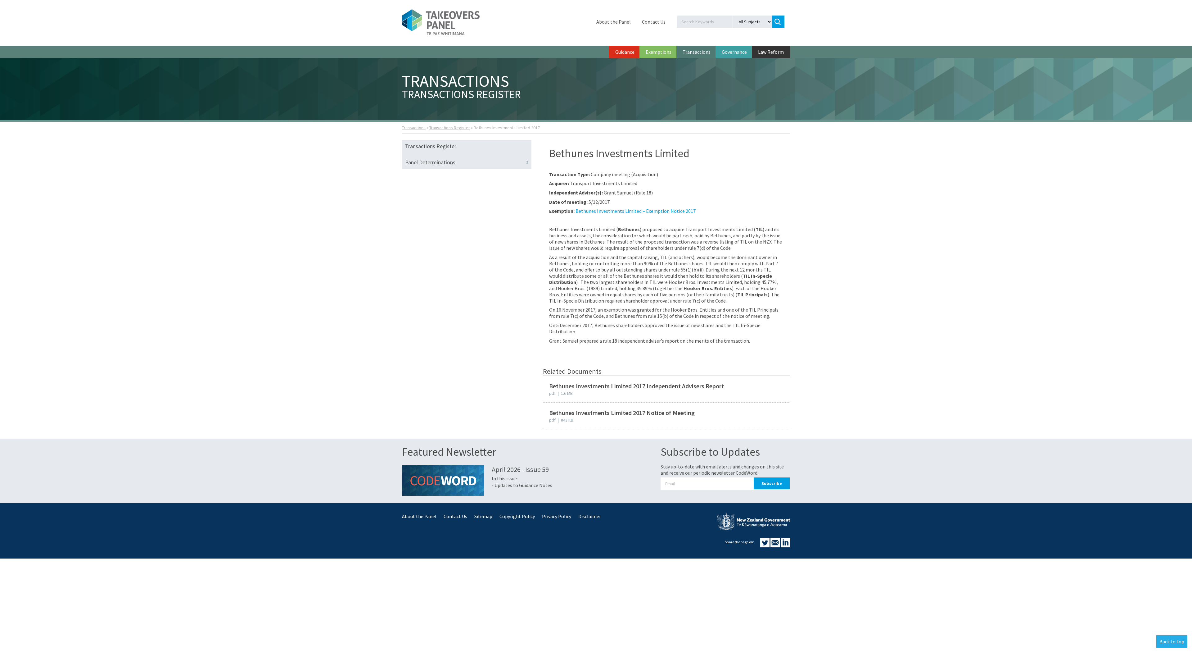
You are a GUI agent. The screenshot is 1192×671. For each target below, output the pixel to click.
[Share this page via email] (775, 545)
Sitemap (483, 516)
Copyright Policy (517, 516)
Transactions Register (449, 127)
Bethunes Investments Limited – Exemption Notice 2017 (636, 211)
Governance (734, 52)
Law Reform (771, 52)
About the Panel (613, 22)
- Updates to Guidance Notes (522, 485)
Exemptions (658, 52)
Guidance (624, 52)
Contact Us (654, 22)
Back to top (1171, 641)
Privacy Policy (556, 516)
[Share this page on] (765, 545)
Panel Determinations (430, 162)
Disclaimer (589, 516)
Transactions (697, 52)
